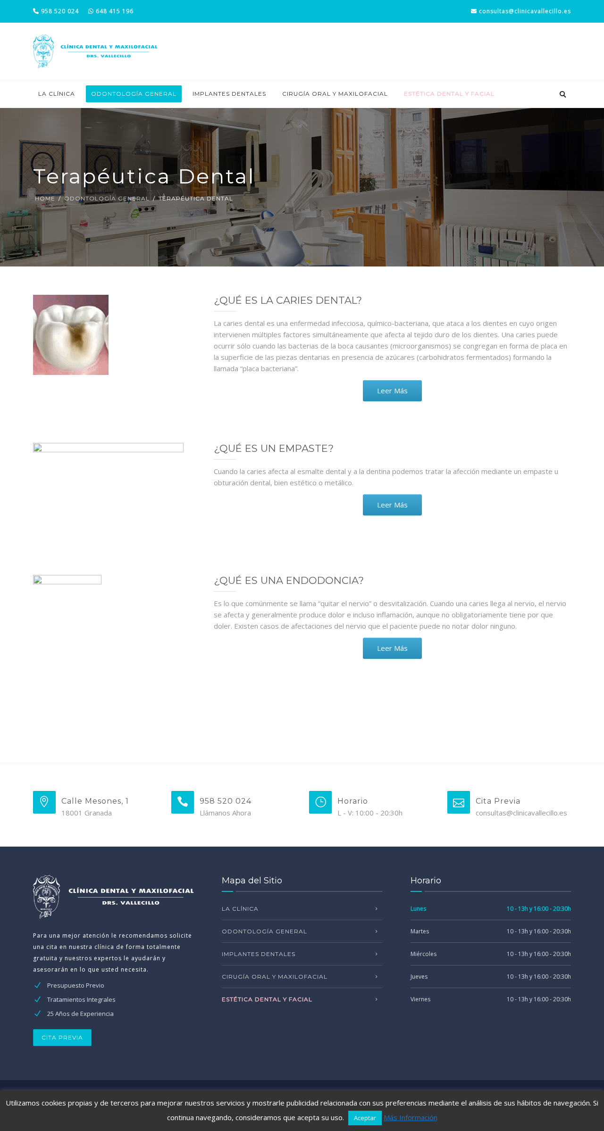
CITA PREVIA (62, 1037)
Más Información (410, 1117)
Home (45, 198)
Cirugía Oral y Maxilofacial (335, 93)
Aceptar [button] (365, 1118)
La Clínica (56, 93)
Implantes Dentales (229, 93)
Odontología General (133, 93)
